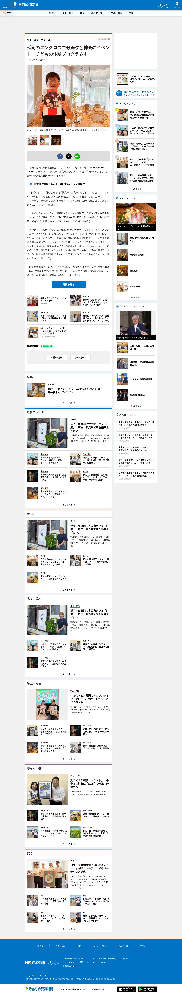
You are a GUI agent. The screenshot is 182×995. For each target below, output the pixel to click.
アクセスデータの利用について (78, 962)
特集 (131, 13)
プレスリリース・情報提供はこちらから (111, 958)
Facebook (160, 5)
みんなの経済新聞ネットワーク (39, 989)
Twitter (166, 5)
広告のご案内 (70, 966)
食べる (52, 13)
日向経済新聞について (74, 958)
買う (82, 13)
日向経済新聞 (25, 5)
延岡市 (42, 60)
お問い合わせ (100, 962)
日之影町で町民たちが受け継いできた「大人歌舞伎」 (60, 184)
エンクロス (33, 60)
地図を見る (68, 284)
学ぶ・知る (116, 13)
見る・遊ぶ (67, 13)
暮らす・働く (97, 13)
